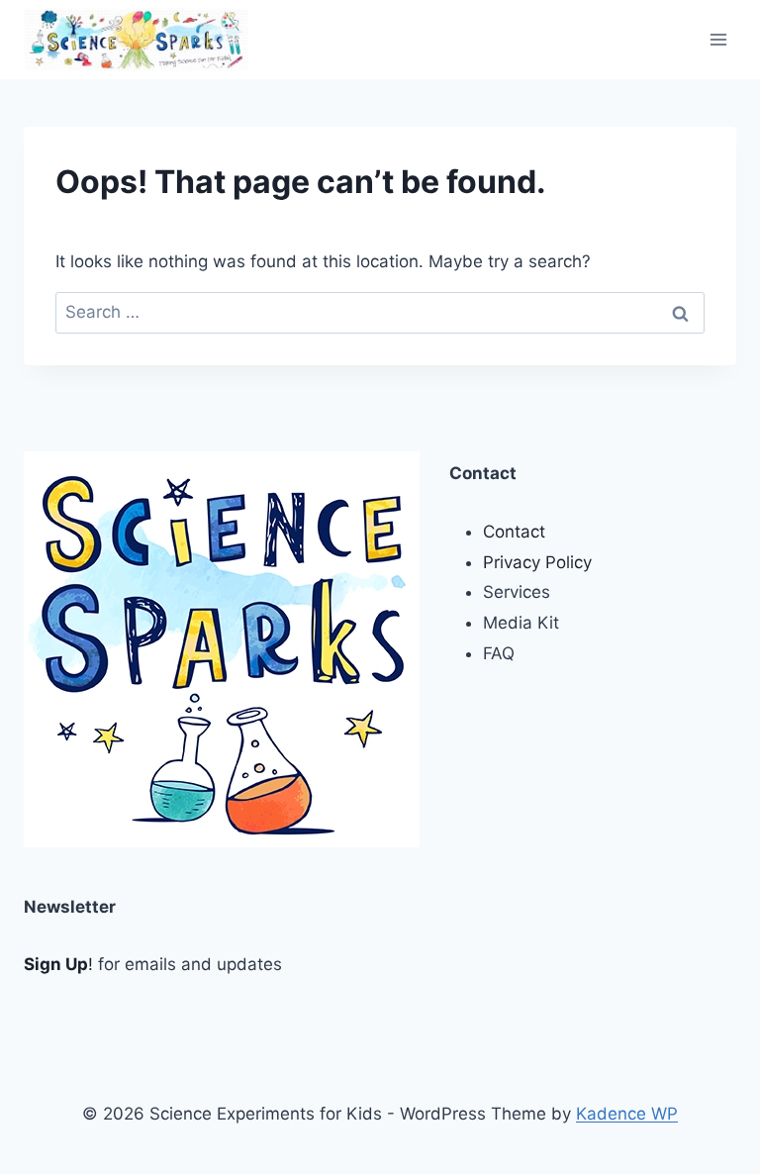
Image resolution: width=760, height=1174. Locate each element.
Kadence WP (627, 1114)
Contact (514, 531)
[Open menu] (718, 39)
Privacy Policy (537, 562)
